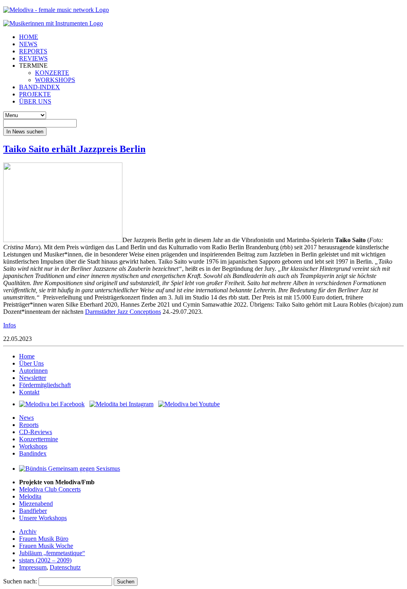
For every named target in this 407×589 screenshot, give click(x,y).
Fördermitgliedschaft (45, 385)
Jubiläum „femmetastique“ (52, 553)
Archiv (28, 531)
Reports (29, 424)
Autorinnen (33, 370)
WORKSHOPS (55, 79)
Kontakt (29, 392)
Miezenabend (36, 503)
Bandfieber (33, 510)
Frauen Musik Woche (46, 545)
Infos (9, 325)
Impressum (33, 567)
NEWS (28, 44)
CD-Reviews (35, 432)
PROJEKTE (35, 94)
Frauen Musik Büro (43, 538)
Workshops (33, 446)
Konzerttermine (38, 439)
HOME (28, 36)
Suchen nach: (20, 581)
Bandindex (33, 453)
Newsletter (32, 377)
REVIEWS (33, 58)
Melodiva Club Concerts (50, 489)
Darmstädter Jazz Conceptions (123, 311)
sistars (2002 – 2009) (45, 560)
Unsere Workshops (43, 518)
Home (27, 356)
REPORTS (33, 51)
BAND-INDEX (39, 87)
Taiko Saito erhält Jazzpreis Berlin (74, 149)
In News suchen (24, 132)
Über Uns (31, 363)
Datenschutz (65, 567)
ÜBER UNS (35, 101)
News (26, 417)
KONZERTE (52, 72)
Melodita (30, 496)
